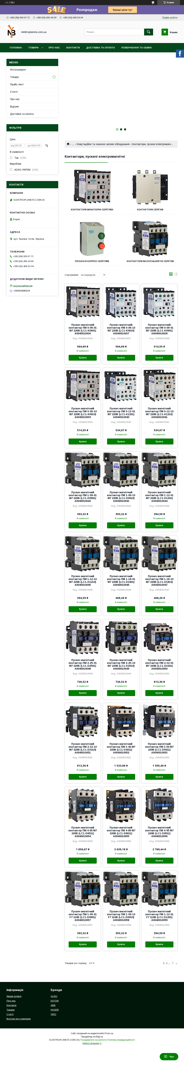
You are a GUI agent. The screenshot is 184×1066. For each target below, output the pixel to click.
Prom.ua (109, 1033)
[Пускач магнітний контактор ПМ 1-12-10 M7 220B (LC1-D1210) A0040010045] (82, 554)
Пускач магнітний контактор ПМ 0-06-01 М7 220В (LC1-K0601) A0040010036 (83, 329)
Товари (33, 47)
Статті (14, 91)
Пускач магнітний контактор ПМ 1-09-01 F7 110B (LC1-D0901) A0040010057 (83, 916)
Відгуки (14, 106)
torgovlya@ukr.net (22, 285)
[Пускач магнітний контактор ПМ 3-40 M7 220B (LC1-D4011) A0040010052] (121, 721)
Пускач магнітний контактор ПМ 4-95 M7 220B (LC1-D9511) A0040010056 (159, 832)
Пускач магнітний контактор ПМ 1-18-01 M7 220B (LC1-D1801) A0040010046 (121, 580)
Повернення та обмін (136, 47)
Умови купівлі (13, 996)
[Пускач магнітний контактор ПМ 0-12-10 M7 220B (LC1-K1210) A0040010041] (159, 386)
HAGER (55, 1009)
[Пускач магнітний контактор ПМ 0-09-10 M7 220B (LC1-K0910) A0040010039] (82, 386)
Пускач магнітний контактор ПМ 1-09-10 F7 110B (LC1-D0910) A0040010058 (121, 916)
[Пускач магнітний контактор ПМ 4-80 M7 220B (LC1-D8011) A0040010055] (121, 805)
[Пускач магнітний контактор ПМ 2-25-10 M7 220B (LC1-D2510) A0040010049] (121, 637)
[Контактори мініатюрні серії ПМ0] (92, 187)
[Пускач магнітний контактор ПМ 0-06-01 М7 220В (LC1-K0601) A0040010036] (82, 302)
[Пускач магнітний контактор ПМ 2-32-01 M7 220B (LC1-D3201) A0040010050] (159, 637)
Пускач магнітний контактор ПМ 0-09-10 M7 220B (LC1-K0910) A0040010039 (83, 413)
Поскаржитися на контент (93, 1040)
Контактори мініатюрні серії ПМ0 (92, 209)
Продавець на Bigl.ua (92, 1036)
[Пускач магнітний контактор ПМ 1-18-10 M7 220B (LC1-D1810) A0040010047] (159, 554)
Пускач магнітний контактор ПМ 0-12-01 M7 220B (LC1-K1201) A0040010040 (121, 413)
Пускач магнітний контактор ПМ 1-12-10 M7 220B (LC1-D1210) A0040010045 (83, 580)
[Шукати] (148, 32)
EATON (55, 1000)
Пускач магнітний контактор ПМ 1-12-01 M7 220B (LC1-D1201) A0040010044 (159, 496)
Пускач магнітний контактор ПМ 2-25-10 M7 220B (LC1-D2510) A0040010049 (121, 664)
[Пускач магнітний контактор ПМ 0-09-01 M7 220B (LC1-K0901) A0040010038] (159, 302)
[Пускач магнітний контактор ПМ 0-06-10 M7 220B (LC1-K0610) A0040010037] (121, 302)
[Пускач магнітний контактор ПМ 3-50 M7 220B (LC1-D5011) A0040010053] (159, 721)
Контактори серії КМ (150, 209)
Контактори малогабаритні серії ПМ (150, 261)
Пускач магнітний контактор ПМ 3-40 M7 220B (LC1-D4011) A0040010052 (121, 748)
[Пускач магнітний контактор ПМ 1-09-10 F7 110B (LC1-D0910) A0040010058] (121, 889)
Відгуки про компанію (18, 1018)
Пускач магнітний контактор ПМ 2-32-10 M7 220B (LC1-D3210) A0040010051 (83, 748)
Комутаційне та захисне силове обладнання (103, 144)
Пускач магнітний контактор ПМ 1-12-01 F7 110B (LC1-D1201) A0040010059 (159, 916)
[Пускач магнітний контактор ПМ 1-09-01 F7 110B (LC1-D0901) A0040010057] (82, 889)
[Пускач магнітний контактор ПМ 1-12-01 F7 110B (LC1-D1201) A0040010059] (159, 889)
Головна (16, 47)
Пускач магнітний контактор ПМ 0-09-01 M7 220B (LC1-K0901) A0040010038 (159, 329)
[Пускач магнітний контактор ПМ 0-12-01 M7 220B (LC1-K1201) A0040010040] (121, 386)
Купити (82, 357)
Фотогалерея (18, 69)
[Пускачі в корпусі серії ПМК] (92, 239)
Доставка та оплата (100, 47)
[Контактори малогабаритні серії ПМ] (150, 239)
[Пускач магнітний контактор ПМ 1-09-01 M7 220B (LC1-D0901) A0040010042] (82, 470)
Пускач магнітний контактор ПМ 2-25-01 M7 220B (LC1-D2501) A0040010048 (83, 664)
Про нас (54, 47)
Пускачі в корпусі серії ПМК (92, 261)
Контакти (73, 47)
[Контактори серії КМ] (150, 187)
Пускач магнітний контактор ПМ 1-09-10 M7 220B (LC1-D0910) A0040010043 (121, 496)
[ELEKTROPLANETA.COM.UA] (11, 38)
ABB (53, 1005)
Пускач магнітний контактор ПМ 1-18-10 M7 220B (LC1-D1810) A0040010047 (159, 580)
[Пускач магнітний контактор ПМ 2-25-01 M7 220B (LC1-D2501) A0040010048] (82, 637)
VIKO (53, 1014)
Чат (171, 1056)
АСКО (54, 996)
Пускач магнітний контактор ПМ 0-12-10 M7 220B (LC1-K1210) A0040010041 (159, 413)
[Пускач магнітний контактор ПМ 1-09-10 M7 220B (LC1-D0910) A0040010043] (121, 470)
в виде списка (176, 274)
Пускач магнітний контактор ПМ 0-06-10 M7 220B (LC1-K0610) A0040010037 (121, 329)
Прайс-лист (17, 84)
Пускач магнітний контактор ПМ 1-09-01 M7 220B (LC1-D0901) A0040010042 (83, 496)
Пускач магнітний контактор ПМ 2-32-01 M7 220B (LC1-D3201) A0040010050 (159, 664)
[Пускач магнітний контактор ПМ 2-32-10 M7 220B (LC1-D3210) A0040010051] (82, 721)
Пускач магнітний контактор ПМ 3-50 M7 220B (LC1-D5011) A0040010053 (159, 748)
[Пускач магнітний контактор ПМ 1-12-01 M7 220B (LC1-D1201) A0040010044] (159, 470)
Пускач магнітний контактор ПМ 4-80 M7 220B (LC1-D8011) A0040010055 (121, 832)
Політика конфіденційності (121, 1040)
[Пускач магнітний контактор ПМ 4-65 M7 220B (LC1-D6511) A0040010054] (82, 805)
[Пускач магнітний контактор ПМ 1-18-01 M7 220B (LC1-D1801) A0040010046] (121, 554)
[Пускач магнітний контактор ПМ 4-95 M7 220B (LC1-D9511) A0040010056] (159, 805)
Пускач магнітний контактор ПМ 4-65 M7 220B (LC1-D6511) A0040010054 (82, 832)
